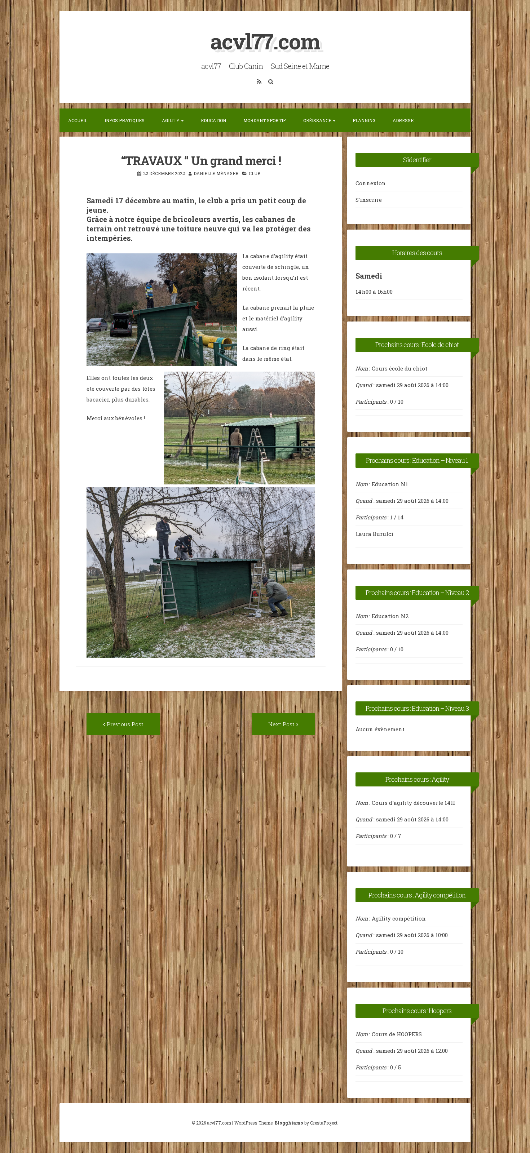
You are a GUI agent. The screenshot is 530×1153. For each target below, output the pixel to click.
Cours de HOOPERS (397, 1034)
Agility (171, 120)
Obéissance (317, 120)
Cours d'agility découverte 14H (413, 802)
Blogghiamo (288, 1123)
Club (254, 173)
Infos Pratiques (125, 120)
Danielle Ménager (216, 173)
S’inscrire (368, 199)
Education (213, 120)
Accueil (77, 120)
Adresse (403, 120)
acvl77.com (265, 41)
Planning (364, 120)
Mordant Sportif (264, 120)
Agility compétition (399, 918)
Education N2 (390, 616)
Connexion (370, 183)
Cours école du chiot (399, 368)
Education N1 (390, 484)
